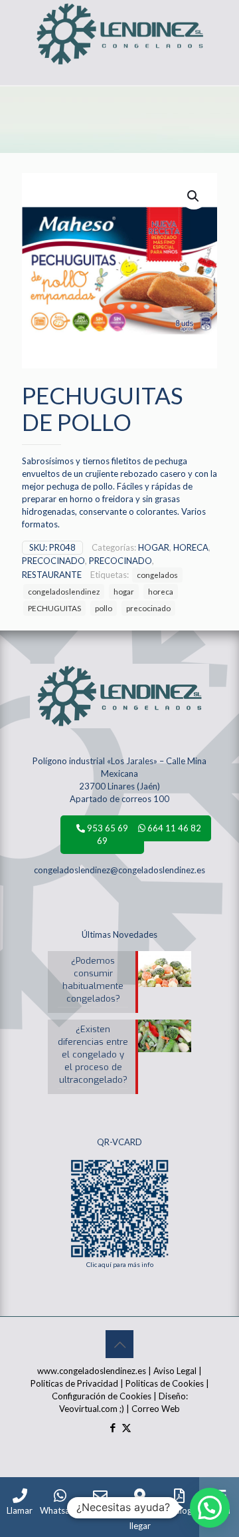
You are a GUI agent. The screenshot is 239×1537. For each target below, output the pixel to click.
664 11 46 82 (173, 828)
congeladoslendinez (64, 591)
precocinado (148, 608)
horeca (160, 591)
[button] (194, 196)
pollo (103, 608)
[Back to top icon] (119, 1344)
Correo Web (155, 1408)
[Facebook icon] (113, 1427)
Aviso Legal (175, 1370)
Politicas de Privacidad (74, 1383)
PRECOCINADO (53, 560)
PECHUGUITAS (54, 608)
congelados (157, 574)
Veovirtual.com (89, 1408)
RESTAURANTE (52, 574)
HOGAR (153, 547)
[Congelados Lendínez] (119, 16)
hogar (124, 591)
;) (122, 1408)
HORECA (190, 547)
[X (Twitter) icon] (126, 1427)
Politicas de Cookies (164, 1383)
